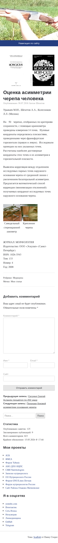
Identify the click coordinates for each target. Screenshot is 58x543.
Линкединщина (13, 518)
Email (33, 360)
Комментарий (11, 315)
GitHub (8, 521)
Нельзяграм (11, 514)
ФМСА (8, 459)
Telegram (9, 525)
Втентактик (11, 507)
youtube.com (11, 503)
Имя (6, 360)
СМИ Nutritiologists (14, 469)
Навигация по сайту (29, 43)
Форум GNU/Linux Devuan (18, 480)
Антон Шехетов (36, 103)
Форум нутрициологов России (20, 484)
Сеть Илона (11, 510)
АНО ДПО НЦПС (14, 466)
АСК (7, 455)
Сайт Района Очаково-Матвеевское (22, 487)
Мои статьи (16, 281)
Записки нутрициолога (16, 473)
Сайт (5, 374)
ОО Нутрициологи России (18, 477)
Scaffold (37, 536)
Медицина (18, 277)
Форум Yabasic (12, 462)
